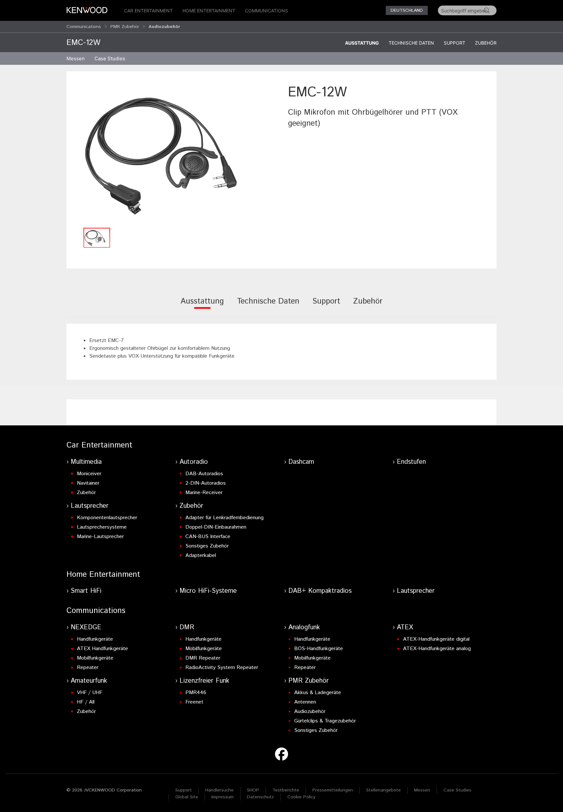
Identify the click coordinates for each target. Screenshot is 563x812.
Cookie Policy (301, 797)
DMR (187, 627)
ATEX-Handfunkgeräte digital (436, 639)
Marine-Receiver (204, 492)
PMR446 (195, 692)
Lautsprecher (89, 506)
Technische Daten (411, 43)
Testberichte (285, 790)
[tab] (202, 305)
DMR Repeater (202, 658)
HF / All (85, 702)
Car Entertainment (148, 10)
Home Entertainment (208, 10)
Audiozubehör (309, 711)
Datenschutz (260, 797)
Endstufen (411, 462)
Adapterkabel (200, 555)
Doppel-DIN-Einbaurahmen (215, 527)
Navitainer (88, 483)
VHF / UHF (89, 692)
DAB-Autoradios (204, 473)
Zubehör (486, 43)
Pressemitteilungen (332, 790)
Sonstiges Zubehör (207, 546)
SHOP (253, 790)
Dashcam (301, 462)
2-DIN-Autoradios (205, 483)
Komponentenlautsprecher (107, 517)
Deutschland (407, 10)
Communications (266, 10)
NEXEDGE (86, 627)
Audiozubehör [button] (164, 26)
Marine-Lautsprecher (100, 536)
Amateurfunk (89, 681)
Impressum (222, 797)
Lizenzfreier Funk (204, 681)
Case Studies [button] (109, 58)
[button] (174, 153)
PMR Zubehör (124, 26)
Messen (75, 58)
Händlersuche (219, 790)
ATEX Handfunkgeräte (102, 648)
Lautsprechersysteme (102, 527)
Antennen (305, 702)
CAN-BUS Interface (207, 536)
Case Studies (457, 790)
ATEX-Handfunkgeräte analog (437, 648)
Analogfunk (304, 627)
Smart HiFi (86, 591)
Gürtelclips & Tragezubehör (325, 721)
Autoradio (194, 462)
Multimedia (86, 462)
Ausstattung (362, 43)
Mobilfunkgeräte (95, 658)
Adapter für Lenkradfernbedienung (224, 517)
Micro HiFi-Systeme (208, 591)
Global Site (186, 797)
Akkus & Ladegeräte (317, 692)
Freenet (194, 702)
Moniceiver (89, 473)
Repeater (87, 667)
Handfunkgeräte (95, 639)
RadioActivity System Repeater (221, 667)
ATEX (405, 627)
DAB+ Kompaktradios (320, 591)
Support (454, 43)
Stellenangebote (383, 790)
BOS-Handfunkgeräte (318, 648)
